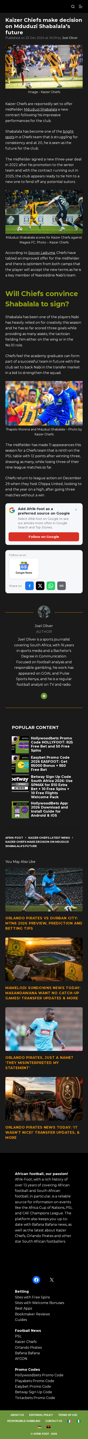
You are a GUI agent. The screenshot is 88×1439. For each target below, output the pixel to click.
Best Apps (23, 1308)
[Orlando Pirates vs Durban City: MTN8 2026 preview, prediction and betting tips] (44, 889)
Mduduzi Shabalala (40, 109)
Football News (28, 1331)
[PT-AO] (48, 1427)
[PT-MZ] (39, 1427)
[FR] (69, 1421)
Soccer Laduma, (42, 253)
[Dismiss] (76, 510)
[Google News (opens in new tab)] (24, 568)
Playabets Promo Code (34, 1381)
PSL (18, 1336)
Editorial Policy (41, 1415)
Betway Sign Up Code (33, 1392)
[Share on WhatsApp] (51, 586)
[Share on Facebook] (29, 586)
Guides (21, 1320)
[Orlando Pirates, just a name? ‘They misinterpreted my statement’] (44, 1029)
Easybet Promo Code (33, 1386)
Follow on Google (44, 537)
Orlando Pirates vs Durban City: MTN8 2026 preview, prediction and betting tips (43, 923)
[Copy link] (61, 586)
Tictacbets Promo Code (35, 1398)
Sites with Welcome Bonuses (39, 1303)
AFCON (21, 1359)
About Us (17, 1415)
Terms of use (67, 1415)
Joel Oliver (70, 38)
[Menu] (81, 6)
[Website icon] (44, 696)
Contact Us (53, 1421)
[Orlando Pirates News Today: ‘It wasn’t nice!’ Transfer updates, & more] (44, 1099)
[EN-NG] (78, 1421)
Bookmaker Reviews (32, 1314)
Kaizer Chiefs (26, 1342)
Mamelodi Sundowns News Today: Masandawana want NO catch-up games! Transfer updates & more (43, 993)
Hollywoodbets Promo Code (39, 1375)
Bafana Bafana (27, 1353)
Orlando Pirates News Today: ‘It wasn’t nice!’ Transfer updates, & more (42, 1132)
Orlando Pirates (28, 1348)
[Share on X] (40, 586)
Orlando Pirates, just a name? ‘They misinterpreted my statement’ (39, 1063)
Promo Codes (27, 1370)
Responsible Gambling (23, 1421)
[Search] (73, 6)
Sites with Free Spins (32, 1297)
